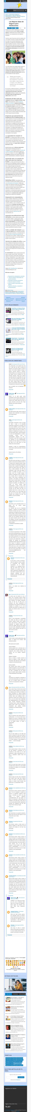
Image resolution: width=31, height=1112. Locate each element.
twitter (20, 1)
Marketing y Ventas (9, 1063)
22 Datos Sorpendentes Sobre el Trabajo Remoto (15, 978)
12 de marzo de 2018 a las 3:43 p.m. (17, 912)
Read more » (22, 324)
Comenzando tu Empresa (11, 1059)
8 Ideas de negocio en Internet (14, 281)
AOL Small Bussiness (13, 268)
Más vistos (9, 994)
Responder (11, 389)
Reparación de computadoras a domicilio (16, 276)
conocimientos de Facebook (12, 183)
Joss (10, 687)
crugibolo (11, 457)
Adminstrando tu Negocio (11, 1058)
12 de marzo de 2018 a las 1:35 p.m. (18, 898)
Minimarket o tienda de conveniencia (15, 280)
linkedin (26, 1)
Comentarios (15, 994)
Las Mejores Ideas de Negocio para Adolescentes (16, 24)
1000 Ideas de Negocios (10, 1110)
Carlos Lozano (12, 408)
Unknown (11, 501)
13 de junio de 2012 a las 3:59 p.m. (18, 687)
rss (24, 1)
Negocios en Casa (17, 1063)
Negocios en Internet (10, 1065)
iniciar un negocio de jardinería (15, 234)
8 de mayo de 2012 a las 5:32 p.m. (18, 364)
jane (10, 594)
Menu (5, 1)
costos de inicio (16, 211)
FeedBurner (18, 1079)
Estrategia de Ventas (10, 1061)
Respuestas (10, 555)
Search (25, 10)
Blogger (17, 1111)
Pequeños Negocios (20, 293)
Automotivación (20, 1058)
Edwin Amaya (10, 290)
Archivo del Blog (22, 994)
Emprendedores (12, 292)
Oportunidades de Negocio (10, 293)
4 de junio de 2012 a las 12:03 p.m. (18, 594)
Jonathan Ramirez (12, 875)
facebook (22, 1)
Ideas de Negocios (19, 292)
